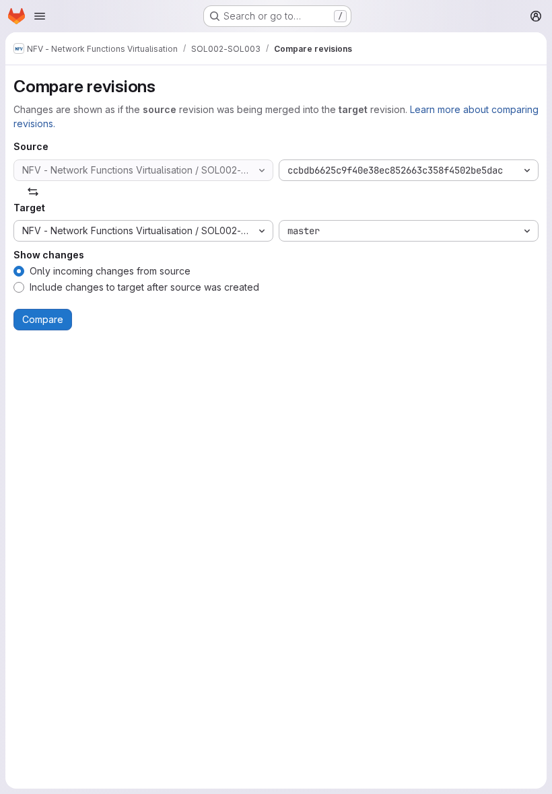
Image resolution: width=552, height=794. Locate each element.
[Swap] (33, 192)
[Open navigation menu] (39, 16)
